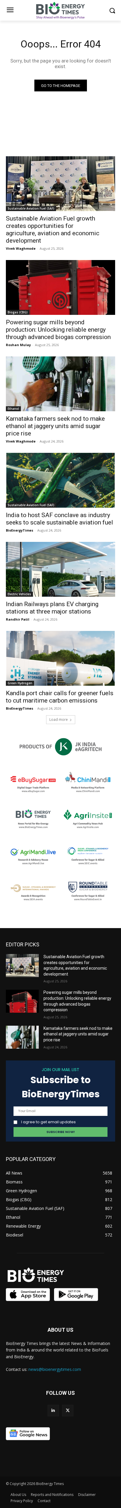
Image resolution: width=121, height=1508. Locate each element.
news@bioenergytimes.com (54, 1369)
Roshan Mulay (18, 345)
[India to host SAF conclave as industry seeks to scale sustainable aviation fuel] (60, 480)
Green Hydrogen (20, 683)
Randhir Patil (17, 619)
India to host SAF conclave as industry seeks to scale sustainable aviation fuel (59, 519)
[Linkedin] (53, 1410)
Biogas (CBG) (18, 312)
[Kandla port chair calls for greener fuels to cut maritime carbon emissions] (60, 658)
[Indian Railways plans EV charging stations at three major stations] (60, 569)
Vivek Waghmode (21, 248)
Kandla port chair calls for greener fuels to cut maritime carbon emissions (59, 697)
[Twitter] (67, 1410)
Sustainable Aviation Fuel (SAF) (31, 208)
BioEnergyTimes (19, 530)
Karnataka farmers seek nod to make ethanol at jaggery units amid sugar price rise (55, 426)
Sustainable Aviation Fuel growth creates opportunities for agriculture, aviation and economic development (52, 229)
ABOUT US (60, 1330)
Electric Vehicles (19, 594)
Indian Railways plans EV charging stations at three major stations (52, 608)
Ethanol (13, 409)
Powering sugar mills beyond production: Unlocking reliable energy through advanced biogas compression (58, 330)
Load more (58, 719)
